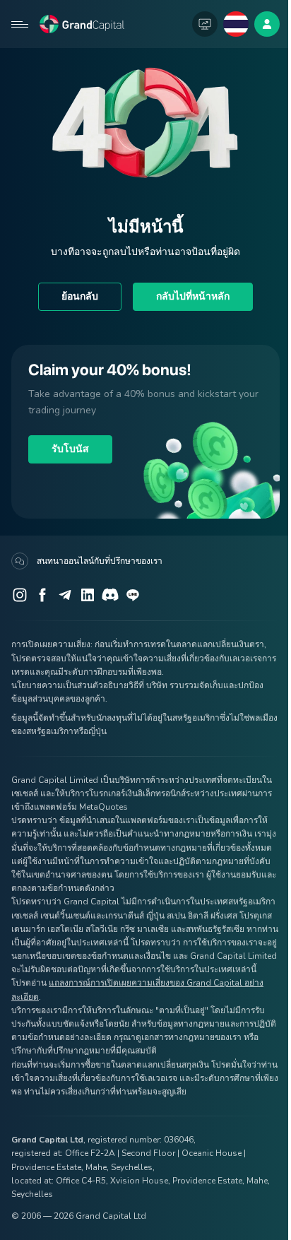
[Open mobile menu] (19, 24)
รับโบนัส (70, 449)
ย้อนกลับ (79, 296)
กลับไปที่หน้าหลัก (193, 296)
